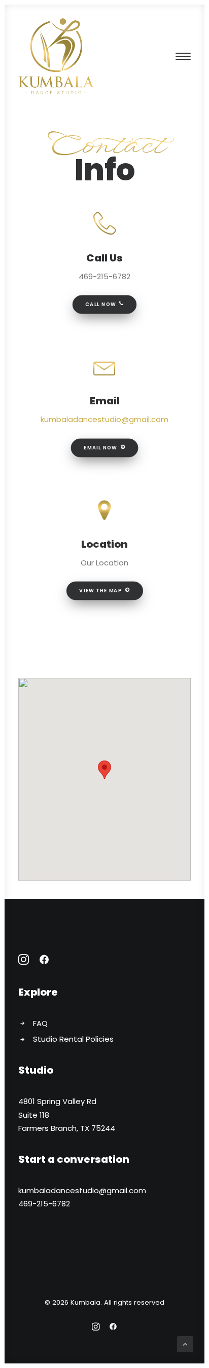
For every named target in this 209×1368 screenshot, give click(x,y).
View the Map (100, 590)
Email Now (100, 447)
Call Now (100, 304)
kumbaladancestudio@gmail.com (104, 419)
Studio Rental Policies (73, 1039)
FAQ (40, 1023)
